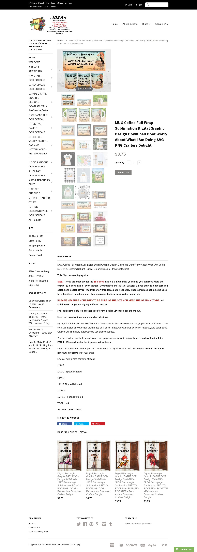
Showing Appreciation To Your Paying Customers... (40, 304)
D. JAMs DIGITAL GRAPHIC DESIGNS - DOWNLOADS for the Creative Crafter (38, 102)
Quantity (119, 162)
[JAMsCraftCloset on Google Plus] (98, 525)
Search (32, 523)
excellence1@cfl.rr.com (141, 523)
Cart (129, 5)
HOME (32, 57)
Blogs (145, 24)
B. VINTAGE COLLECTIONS (37, 78)
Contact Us (185, 549)
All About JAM (36, 236)
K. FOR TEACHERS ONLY (39, 182)
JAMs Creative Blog (39, 271)
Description (64, 256)
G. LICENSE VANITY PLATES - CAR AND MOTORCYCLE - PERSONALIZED (38, 145)
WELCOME (35, 62)
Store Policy (35, 241)
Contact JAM (161, 24)
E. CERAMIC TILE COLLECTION (38, 117)
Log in (139, 5)
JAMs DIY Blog (36, 276)
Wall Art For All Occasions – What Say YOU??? (40, 332)
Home (114, 24)
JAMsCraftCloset (53, 544)
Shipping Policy (37, 245)
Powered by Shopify (71, 544)
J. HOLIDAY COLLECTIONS (37, 173)
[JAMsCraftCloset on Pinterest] (91, 525)
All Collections (130, 24)
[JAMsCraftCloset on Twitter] (79, 525)
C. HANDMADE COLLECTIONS (37, 87)
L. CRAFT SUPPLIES (34, 191)
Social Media (35, 250)
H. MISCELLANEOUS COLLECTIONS (38, 162)
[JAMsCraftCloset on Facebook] (85, 525)
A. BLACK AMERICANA (36, 69)
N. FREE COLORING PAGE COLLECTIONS (38, 211)
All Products (35, 220)
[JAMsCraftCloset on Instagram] (104, 525)
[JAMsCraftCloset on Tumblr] (110, 525)
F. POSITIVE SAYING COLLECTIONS (37, 128)
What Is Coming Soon (38, 532)
